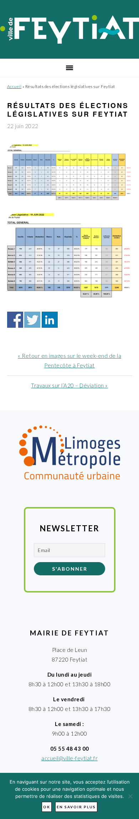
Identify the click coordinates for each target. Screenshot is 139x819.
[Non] (130, 796)
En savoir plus (76, 807)
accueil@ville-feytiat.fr (69, 758)
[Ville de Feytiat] (69, 41)
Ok (46, 807)
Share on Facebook (15, 320)
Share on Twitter (32, 320)
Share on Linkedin (50, 320)
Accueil (14, 86)
